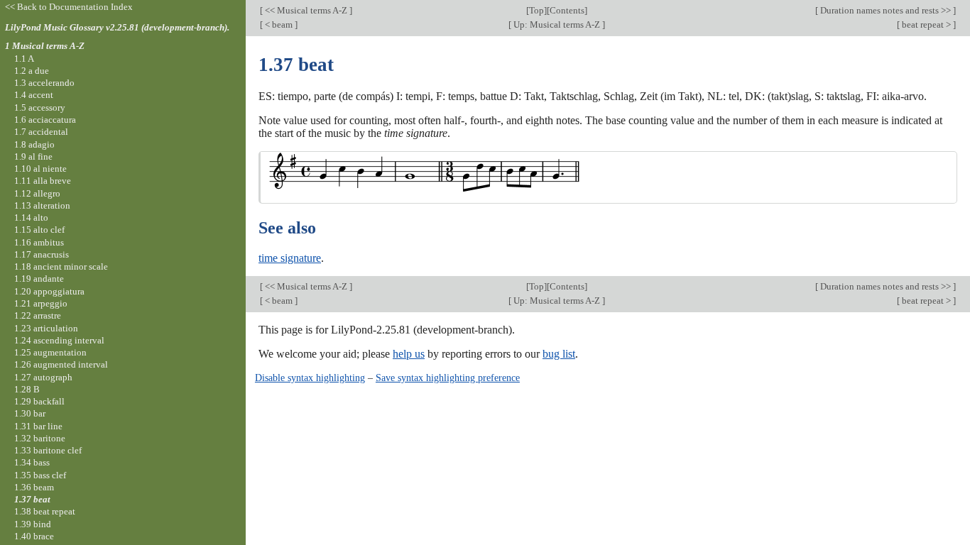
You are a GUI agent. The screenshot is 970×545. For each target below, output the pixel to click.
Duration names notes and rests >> (885, 10)
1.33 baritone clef (48, 450)
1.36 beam (34, 487)
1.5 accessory (39, 107)
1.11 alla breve (42, 180)
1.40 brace (34, 536)
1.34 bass (32, 462)
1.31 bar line (38, 426)
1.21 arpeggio (40, 303)
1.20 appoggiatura (49, 291)
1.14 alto (31, 217)
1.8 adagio (34, 144)
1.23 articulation (46, 328)
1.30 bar (29, 413)
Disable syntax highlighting (310, 377)
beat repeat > (926, 24)
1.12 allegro (37, 193)
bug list (559, 354)
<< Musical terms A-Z (306, 10)
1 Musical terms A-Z (45, 45)
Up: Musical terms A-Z (556, 24)
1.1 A (24, 58)
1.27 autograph (43, 377)
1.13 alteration (42, 205)
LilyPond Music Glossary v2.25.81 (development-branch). (117, 27)
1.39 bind (32, 524)
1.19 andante (39, 278)
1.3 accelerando (44, 82)
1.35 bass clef (40, 475)
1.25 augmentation (50, 352)
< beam (279, 24)
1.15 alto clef (39, 229)
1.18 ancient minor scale (61, 266)
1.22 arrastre (37, 315)
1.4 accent (33, 94)
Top (536, 10)
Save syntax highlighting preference (448, 377)
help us (409, 354)
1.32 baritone (39, 438)
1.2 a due (31, 70)
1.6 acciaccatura (45, 119)
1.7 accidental (41, 131)
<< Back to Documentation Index (69, 6)
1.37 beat (32, 499)
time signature (289, 258)
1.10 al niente (40, 168)
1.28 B (27, 389)
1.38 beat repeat (44, 511)
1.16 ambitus (39, 242)
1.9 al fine (33, 156)
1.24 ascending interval (59, 340)
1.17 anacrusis (41, 254)
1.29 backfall (39, 401)
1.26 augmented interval (61, 364)
